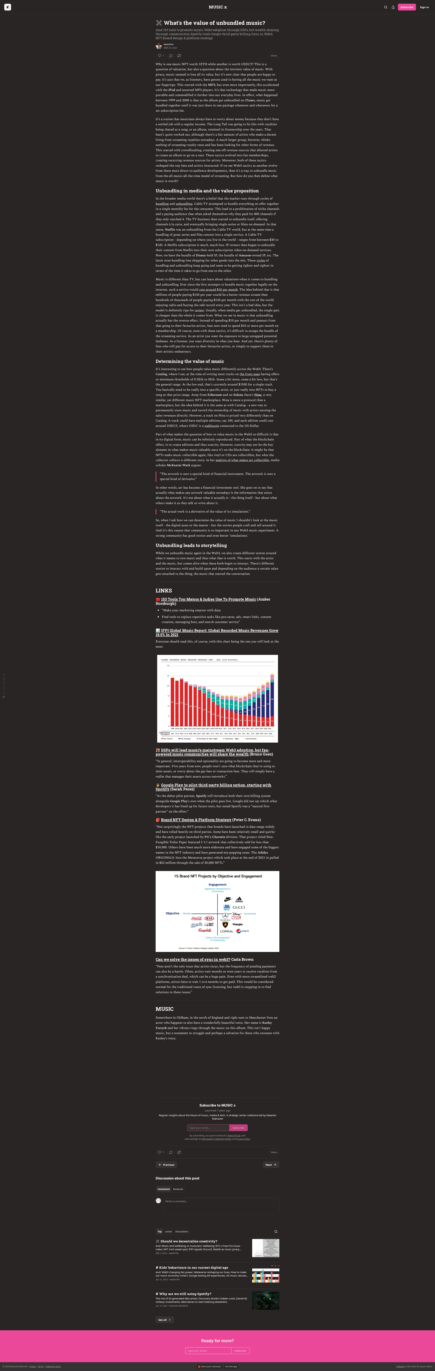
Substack (400, 1366)
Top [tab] (160, 1231)
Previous (168, 1164)
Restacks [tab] (178, 1189)
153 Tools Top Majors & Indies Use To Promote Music (208, 599)
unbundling (184, 203)
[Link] (151, 191)
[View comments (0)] (171, 55)
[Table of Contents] (3, 685)
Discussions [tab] (181, 1231)
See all (162, 1319)
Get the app (231, 1366)
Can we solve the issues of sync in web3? (193, 959)
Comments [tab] (164, 1189)
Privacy (32, 1366)
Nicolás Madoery (179, 1306)
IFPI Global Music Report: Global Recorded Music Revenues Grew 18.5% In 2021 (217, 632)
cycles (261, 260)
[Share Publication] (393, 7)
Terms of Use (233, 1135)
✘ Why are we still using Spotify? (183, 1294)
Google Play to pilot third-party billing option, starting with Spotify (213, 787)
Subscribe (407, 7)
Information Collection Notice (216, 1138)
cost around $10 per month (218, 289)
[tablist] (170, 1189)
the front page (250, 374)
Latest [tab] (168, 1231)
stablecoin (211, 425)
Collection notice (53, 1366)
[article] (217, 1249)
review (199, 310)
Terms (41, 1366)
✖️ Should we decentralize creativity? (186, 1241)
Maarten (168, 44)
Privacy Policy (243, 1138)
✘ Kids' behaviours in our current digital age (192, 1267)
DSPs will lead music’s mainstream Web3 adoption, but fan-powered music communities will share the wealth (212, 752)
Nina (258, 394)
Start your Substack (211, 1366)
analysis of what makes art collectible (242, 460)
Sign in (424, 7)
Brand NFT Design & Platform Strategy (196, 819)
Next (269, 1164)
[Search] (385, 7)
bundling (162, 203)
